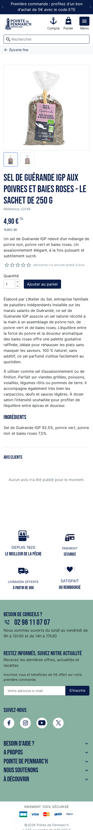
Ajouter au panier (42, 284)
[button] (11, 159)
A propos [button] (46, 752)
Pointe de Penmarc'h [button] (46, 761)
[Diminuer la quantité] (17, 286)
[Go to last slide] (3, 7)
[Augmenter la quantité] (17, 282)
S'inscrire (77, 690)
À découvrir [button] (46, 779)
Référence (12, 209)
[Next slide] (90, 7)
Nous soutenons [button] (46, 770)
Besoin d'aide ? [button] (46, 744)
